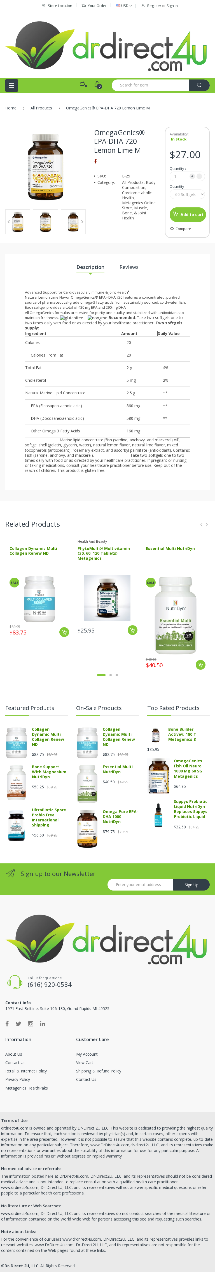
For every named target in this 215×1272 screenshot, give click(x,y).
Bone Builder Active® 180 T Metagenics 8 (182, 734)
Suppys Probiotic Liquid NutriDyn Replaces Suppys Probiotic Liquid (190, 809)
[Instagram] (30, 1023)
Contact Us (15, 1062)
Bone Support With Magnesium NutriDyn (49, 771)
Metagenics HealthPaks (26, 1088)
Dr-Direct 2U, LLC (21, 1265)
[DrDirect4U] (107, 44)
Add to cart (192, 214)
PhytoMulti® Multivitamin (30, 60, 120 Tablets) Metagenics (104, 553)
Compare (183, 228)
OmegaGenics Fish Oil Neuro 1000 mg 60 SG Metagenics (188, 768)
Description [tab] (90, 267)
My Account (87, 1054)
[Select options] (132, 630)
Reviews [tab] (129, 267)
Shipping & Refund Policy (98, 1071)
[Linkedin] (42, 1023)
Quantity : (178, 168)
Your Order (97, 5)
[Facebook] (95, 161)
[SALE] (39, 598)
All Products (41, 108)
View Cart (84, 1062)
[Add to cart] (64, 632)
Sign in (172, 5)
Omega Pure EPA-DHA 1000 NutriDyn (120, 816)
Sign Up (191, 884)
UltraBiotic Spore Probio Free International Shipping (49, 817)
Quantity (177, 186)
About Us (13, 1054)
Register (154, 5)
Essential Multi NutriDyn (170, 548)
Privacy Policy (17, 1079)
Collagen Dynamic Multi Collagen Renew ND (33, 551)
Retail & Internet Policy (26, 1071)
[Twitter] (18, 1023)
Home (11, 108)
